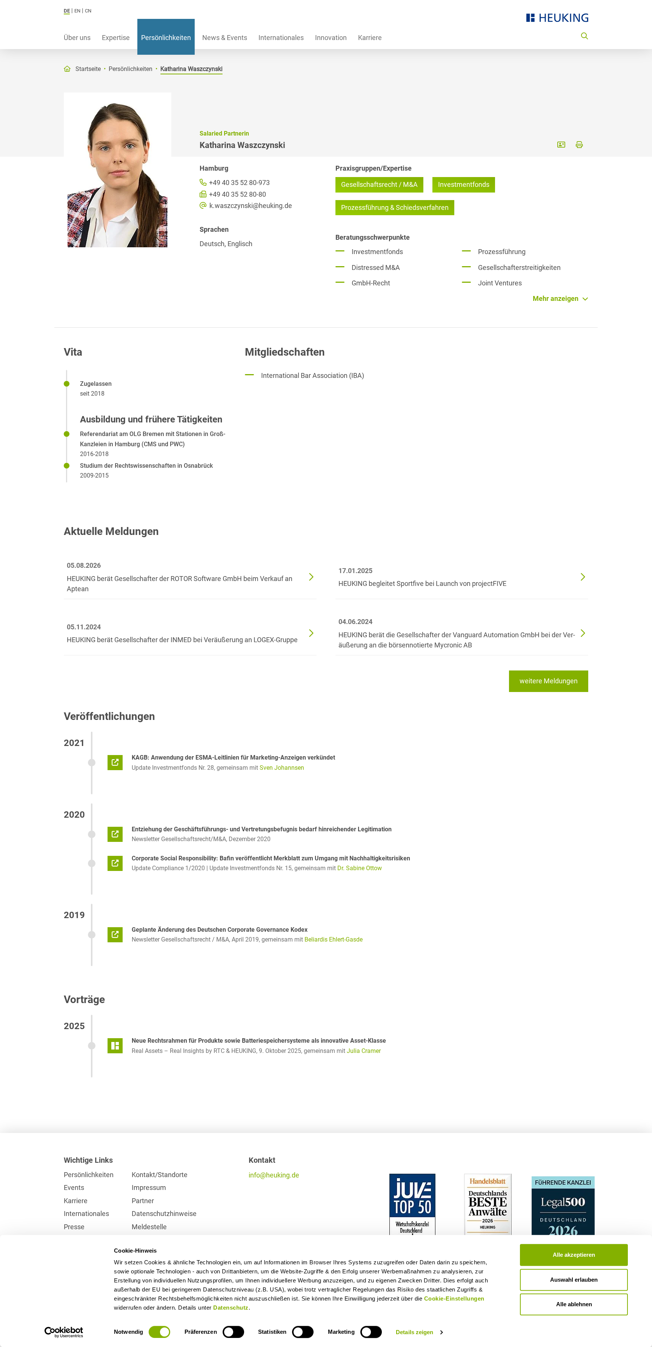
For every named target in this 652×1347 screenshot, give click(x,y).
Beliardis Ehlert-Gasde (333, 939)
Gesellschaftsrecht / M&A (379, 184)
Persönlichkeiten (166, 38)
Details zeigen (414, 1332)
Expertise (116, 38)
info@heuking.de (274, 1175)
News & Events (224, 38)
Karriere (370, 38)
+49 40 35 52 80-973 (239, 182)
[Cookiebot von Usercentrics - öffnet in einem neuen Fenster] (64, 1332)
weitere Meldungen (549, 681)
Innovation (331, 38)
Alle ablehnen (574, 1304)
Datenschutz (231, 1307)
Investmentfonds (463, 184)
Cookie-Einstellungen (454, 1298)
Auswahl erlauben (574, 1279)
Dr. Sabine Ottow (359, 868)
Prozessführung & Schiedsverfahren (395, 207)
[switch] (233, 1332)
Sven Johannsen (282, 767)
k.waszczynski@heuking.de (250, 206)
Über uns (77, 38)
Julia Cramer (364, 1050)
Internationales (281, 38)
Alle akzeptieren (574, 1254)
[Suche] (584, 35)
